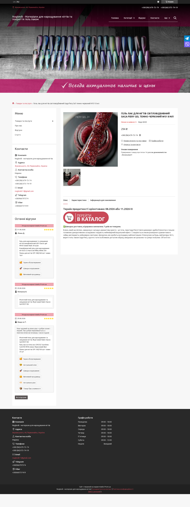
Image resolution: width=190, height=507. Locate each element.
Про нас (18, 126)
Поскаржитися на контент (102, 489)
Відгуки (142, 18)
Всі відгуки (21, 397)
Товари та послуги (24, 103)
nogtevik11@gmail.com (24, 191)
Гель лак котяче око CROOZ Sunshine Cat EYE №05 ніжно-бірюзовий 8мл (34, 346)
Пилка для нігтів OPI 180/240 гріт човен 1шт (34, 254)
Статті (18, 135)
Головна (115, 18)
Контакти (155, 18)
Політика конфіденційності (123, 489)
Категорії (128, 18)
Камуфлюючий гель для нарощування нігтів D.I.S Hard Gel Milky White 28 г (34, 249)
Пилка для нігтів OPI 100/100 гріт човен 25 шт (34, 351)
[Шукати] (174, 18)
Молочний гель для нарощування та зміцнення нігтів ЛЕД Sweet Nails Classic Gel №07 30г (35, 302)
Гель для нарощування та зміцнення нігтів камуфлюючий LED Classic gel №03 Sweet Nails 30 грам (33, 243)
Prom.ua (108, 487)
